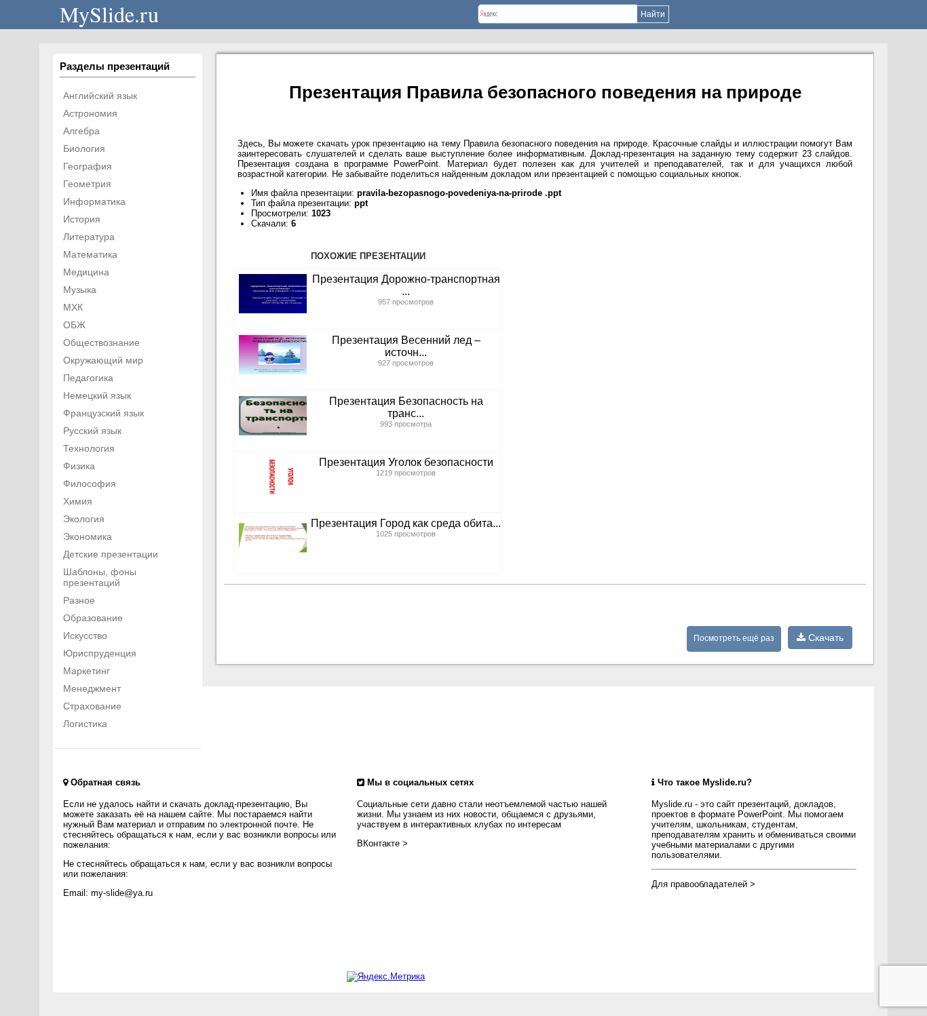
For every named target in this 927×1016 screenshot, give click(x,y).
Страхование (92, 706)
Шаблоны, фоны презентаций (99, 577)
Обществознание (101, 342)
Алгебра (81, 130)
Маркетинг (86, 670)
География (87, 166)
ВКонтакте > (382, 843)
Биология (84, 148)
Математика (90, 254)
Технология (89, 448)
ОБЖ (74, 324)
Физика (79, 466)
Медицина (86, 272)
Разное (79, 600)
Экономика (87, 536)
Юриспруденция (99, 653)
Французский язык (103, 413)
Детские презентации (110, 554)
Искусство (85, 635)
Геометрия (87, 183)
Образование (93, 617)
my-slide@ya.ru (122, 893)
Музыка (79, 289)
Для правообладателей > (703, 884)
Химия (77, 501)
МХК (73, 307)
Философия (89, 483)
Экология (84, 518)
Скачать (825, 637)
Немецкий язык (97, 395)
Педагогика (88, 377)
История (81, 219)
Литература (89, 236)
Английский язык (100, 95)
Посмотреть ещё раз (734, 638)
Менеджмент (92, 688)
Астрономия (90, 113)
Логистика (85, 723)
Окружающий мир (103, 360)
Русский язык (92, 430)
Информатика (94, 201)
